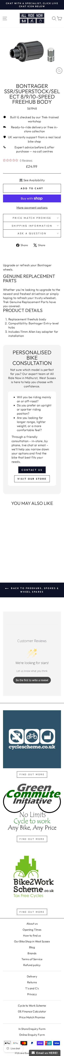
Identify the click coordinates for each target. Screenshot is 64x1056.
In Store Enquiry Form (32, 1029)
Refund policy (32, 965)
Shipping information (32, 225)
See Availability (34, 180)
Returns (32, 982)
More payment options (32, 207)
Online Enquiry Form (32, 1034)
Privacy (32, 994)
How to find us (32, 935)
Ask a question (32, 233)
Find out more (32, 774)
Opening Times (32, 929)
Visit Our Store (32, 478)
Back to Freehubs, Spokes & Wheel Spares (34, 590)
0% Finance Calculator (32, 1011)
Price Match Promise (32, 217)
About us (32, 923)
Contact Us (32, 469)
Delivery (32, 976)
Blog (32, 947)
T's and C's (32, 988)
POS (17, 1053)
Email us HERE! (46, 1052)
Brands (32, 953)
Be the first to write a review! (32, 680)
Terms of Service (32, 959)
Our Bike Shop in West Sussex (32, 941)
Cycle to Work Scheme (32, 1005)
